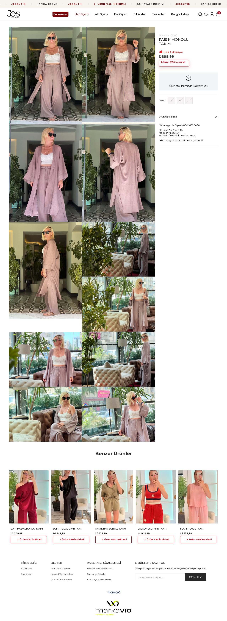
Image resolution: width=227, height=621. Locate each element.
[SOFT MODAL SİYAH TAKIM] (71, 496)
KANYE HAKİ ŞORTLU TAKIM (110, 528)
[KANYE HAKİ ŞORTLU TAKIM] (113, 496)
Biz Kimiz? (26, 568)
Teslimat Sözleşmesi (61, 568)
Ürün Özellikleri (168, 116)
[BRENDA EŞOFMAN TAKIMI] (156, 496)
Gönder (195, 577)
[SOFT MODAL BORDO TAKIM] (29, 496)
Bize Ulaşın (26, 574)
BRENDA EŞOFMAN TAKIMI (152, 528)
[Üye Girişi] (212, 14)
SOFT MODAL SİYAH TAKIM (67, 528)
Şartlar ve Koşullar (96, 574)
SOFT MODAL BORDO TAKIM (27, 528)
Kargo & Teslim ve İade (62, 574)
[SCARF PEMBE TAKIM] (198, 496)
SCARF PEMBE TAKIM (192, 528)
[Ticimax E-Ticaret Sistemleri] (113, 593)
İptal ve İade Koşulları (62, 579)
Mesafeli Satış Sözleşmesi (99, 568)
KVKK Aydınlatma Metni (99, 579)
